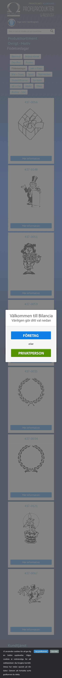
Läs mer (54, 651)
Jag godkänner (41, 651)
